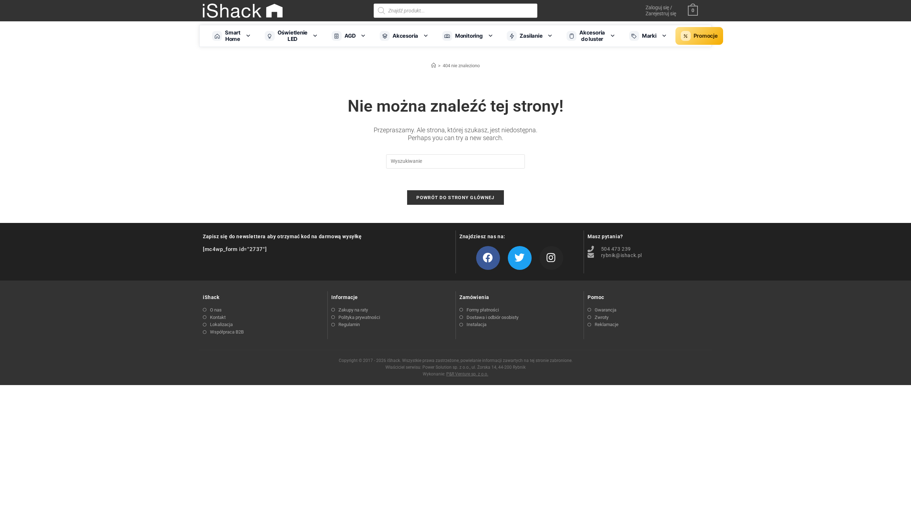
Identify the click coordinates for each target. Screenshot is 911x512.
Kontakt (218, 317)
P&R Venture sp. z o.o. (467, 374)
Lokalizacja (221, 324)
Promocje (706, 35)
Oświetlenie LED (293, 35)
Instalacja (476, 324)
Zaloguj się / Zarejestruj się (661, 10)
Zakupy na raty (353, 310)
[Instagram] (551, 258)
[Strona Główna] (433, 65)
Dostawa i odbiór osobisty (492, 317)
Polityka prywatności (359, 317)
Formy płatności (483, 310)
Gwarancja (605, 310)
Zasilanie (531, 35)
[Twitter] (520, 258)
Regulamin (349, 324)
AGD (350, 35)
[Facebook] (488, 258)
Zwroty (602, 317)
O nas (216, 310)
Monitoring (469, 35)
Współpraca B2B (227, 332)
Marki (649, 35)
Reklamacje (606, 324)
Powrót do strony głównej (455, 197)
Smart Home (233, 35)
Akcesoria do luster (592, 35)
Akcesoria (405, 35)
